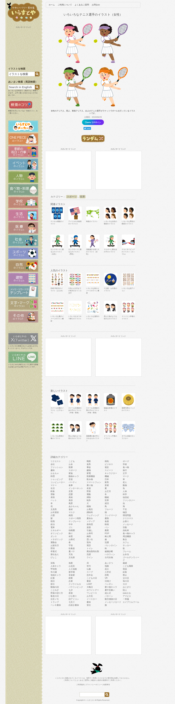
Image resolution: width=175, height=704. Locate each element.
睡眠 (107, 497)
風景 (71, 503)
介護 (53, 515)
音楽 (71, 479)
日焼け (108, 581)
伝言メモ (55, 599)
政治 (53, 524)
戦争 (89, 500)
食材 (71, 509)
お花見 (72, 566)
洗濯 (89, 554)
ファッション (57, 467)
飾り (71, 533)
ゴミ (71, 527)
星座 (71, 593)
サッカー (127, 545)
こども (72, 461)
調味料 (90, 512)
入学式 (108, 572)
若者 (107, 485)
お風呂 (90, 509)
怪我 (53, 521)
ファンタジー (129, 500)
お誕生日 (55, 545)
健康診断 (109, 551)
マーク (126, 476)
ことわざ (55, 590)
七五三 (72, 602)
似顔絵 (126, 497)
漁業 (71, 563)
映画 (107, 524)
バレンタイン (111, 545)
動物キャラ (74, 476)
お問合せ (96, 5)
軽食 (53, 491)
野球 (53, 548)
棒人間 (108, 536)
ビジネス (109, 464)
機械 (107, 476)
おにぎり (127, 587)
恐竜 (107, 575)
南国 (71, 515)
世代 (89, 566)
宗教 (125, 527)
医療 (71, 467)
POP (107, 533)
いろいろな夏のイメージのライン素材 (57, 318)
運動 (89, 494)
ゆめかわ (127, 593)
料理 (53, 476)
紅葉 (53, 578)
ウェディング (93, 515)
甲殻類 (54, 569)
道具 (89, 464)
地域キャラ (56, 575)
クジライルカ (75, 584)
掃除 (89, 497)
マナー (54, 485)
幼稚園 (72, 530)
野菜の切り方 (57, 593)
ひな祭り (73, 596)
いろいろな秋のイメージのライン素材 (92, 290)
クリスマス (128, 518)
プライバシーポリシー (94, 685)
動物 (125, 485)
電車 (53, 527)
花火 (107, 569)
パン (107, 527)
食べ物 (126, 467)
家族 (71, 473)
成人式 (108, 593)
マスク (72, 512)
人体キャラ (56, 566)
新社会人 (55, 554)
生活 (53, 488)
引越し (90, 530)
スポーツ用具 (75, 518)
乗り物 (90, 485)
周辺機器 (127, 536)
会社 (53, 464)
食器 (107, 521)
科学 (125, 494)
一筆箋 (126, 599)
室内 (89, 542)
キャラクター (111, 473)
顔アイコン (74, 599)
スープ (90, 572)
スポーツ (72, 196)
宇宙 (71, 545)
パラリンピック (76, 587)
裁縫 (125, 563)
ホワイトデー (93, 590)
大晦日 (90, 587)
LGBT (89, 584)
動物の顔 (55, 587)
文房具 (54, 509)
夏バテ (72, 551)
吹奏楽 (72, 548)
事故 (89, 467)
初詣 (125, 569)
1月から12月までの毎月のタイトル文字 (74, 290)
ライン (90, 557)
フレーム (127, 551)
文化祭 (72, 557)
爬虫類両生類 (93, 551)
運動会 (54, 542)
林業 (71, 578)
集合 (125, 539)
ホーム (52, 5)
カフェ (126, 542)
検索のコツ (30, 111)
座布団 (90, 524)
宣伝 (89, 605)
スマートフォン (94, 482)
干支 (125, 509)
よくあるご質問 (82, 5)
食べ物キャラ (129, 533)
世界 (82, 196)
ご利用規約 (80, 685)
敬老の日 (55, 596)
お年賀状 (55, 512)
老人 (125, 482)
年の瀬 (54, 572)
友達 (89, 488)
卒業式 (54, 551)
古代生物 (109, 557)
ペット (54, 500)
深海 (53, 563)
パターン (109, 596)
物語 (125, 512)
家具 (107, 482)
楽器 (89, 527)
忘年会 (90, 575)
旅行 (125, 470)
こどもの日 (92, 578)
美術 (71, 497)
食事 (71, 485)
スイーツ (109, 470)
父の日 (126, 578)
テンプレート (75, 521)
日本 (107, 479)
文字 (125, 473)
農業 (107, 530)
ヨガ (125, 584)
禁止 (125, 575)
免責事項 (106, 685)
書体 (89, 602)
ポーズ (126, 461)
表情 (53, 497)
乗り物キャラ (111, 587)
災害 (71, 491)
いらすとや (90, 700)
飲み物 (90, 479)
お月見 (90, 596)
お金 (71, 464)
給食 (125, 572)
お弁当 (126, 554)
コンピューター (58, 482)
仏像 (89, 569)
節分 (53, 584)
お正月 (108, 491)
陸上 (125, 590)
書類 (107, 518)
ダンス (54, 536)
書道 (89, 581)
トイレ (90, 548)
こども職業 (128, 566)
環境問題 (127, 515)
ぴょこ (54, 557)
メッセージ (128, 524)
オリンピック (57, 533)
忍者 (71, 581)
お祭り (126, 521)
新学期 (72, 572)
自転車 (126, 530)
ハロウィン (110, 554)
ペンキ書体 (56, 605)
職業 (89, 461)
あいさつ (109, 563)
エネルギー (56, 530)
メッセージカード (113, 602)
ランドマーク (111, 515)
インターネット (76, 488)
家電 (89, 473)
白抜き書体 (74, 605)
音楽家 (72, 575)
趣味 (53, 470)
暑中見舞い (110, 590)
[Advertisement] (23, 46)
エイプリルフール (131, 602)
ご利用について (65, 5)
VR (106, 578)
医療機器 (91, 476)
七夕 (71, 590)
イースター (92, 599)
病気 (107, 461)
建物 (89, 470)
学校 (125, 464)
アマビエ (127, 596)
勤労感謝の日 (111, 599)
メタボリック (57, 539)
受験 (53, 494)
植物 (89, 506)
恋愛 (71, 494)
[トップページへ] (23, 22)
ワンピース (92, 593)
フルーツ (109, 509)
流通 (107, 542)
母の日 (126, 581)
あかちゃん (74, 506)
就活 (107, 503)
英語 (89, 545)
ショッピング (57, 479)
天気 (71, 554)
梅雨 (89, 536)
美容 (71, 500)
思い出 (90, 539)
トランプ (55, 602)
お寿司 (90, 533)
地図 (107, 566)
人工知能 (73, 569)
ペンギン (109, 584)
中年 (71, 524)
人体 (125, 491)
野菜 (89, 491)
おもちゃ (55, 473)
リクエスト (56, 461)
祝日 (53, 581)
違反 (107, 467)
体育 (71, 536)
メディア (91, 521)
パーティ (73, 482)
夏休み (90, 518)
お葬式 (72, 539)
